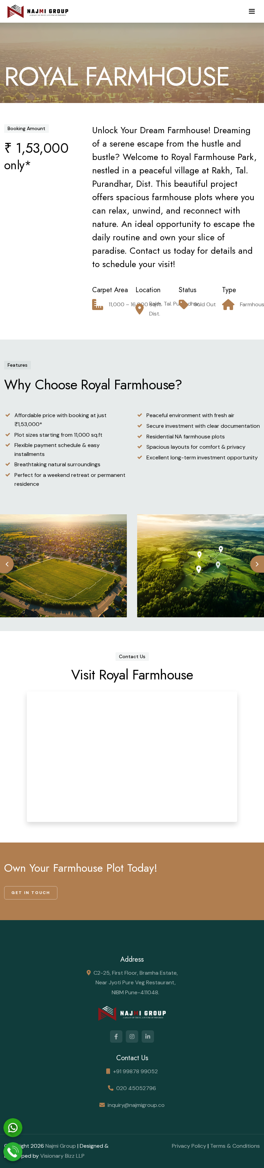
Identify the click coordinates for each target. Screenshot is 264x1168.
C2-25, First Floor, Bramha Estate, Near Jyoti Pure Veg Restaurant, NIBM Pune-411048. (136, 982)
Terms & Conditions (235, 1145)
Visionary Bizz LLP (62, 1155)
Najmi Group (60, 1145)
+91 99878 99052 (135, 1071)
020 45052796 (136, 1088)
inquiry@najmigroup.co (136, 1105)
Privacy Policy (189, 1145)
